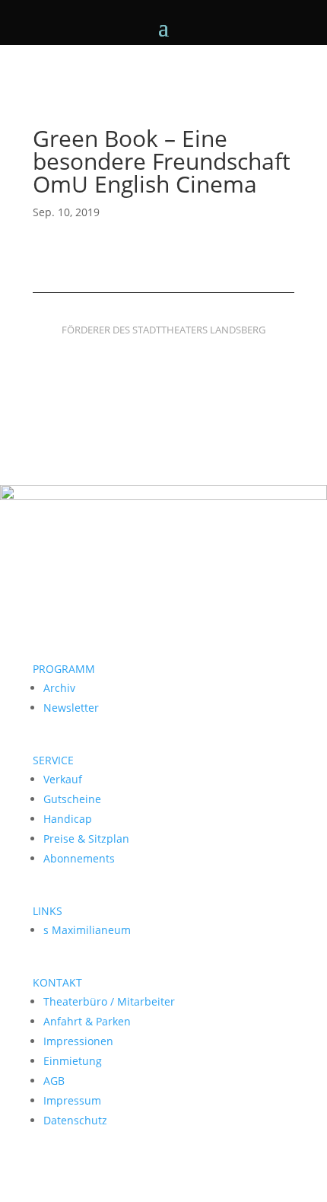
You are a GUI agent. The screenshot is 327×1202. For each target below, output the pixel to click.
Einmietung (72, 1061)
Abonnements (79, 858)
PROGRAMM (64, 669)
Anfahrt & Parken (87, 1021)
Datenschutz (75, 1120)
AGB (54, 1080)
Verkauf (62, 779)
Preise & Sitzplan (86, 838)
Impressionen (78, 1041)
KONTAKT (57, 982)
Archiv (59, 688)
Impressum (72, 1100)
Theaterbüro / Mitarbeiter (109, 1001)
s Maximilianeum (87, 930)
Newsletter (71, 707)
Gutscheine (72, 799)
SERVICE (53, 760)
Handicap (67, 818)
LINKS (47, 911)
